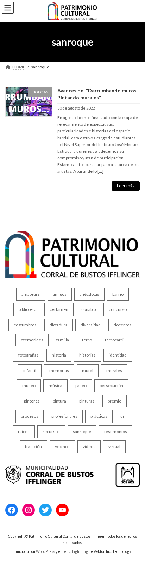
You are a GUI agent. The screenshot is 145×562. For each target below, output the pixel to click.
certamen (59, 309)
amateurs (30, 294)
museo (29, 385)
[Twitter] (45, 510)
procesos (29, 416)
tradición (33, 446)
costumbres (25, 324)
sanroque (82, 431)
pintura (59, 400)
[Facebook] (11, 510)
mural (87, 370)
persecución (111, 385)
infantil (29, 370)
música (55, 385)
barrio (118, 294)
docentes (123, 324)
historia (59, 355)
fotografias (28, 355)
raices (24, 431)
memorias (59, 370)
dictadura (59, 324)
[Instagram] (28, 510)
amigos (60, 294)
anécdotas (89, 294)
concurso (118, 309)
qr (122, 416)
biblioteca (28, 309)
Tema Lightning (75, 551)
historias (87, 355)
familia (62, 339)
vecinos (62, 446)
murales (114, 370)
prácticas (98, 416)
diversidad (91, 324)
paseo (81, 385)
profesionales (64, 416)
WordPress (45, 551)
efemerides (32, 339)
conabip (88, 309)
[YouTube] (62, 510)
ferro (87, 339)
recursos (51, 431)
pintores (32, 400)
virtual (114, 446)
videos (89, 446)
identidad (118, 355)
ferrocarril (115, 339)
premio (114, 400)
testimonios (115, 431)
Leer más (125, 185)
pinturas (87, 400)
